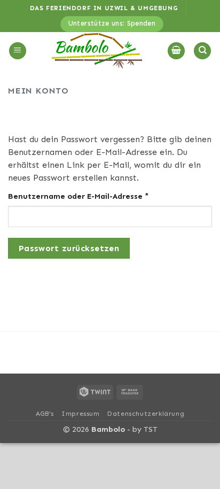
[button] (17, 51)
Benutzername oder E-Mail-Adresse (103, 195)
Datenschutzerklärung (145, 413)
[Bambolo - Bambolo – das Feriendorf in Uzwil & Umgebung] (97, 50)
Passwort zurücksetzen (69, 248)
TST (151, 429)
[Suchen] (202, 51)
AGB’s (45, 413)
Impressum (80, 413)
